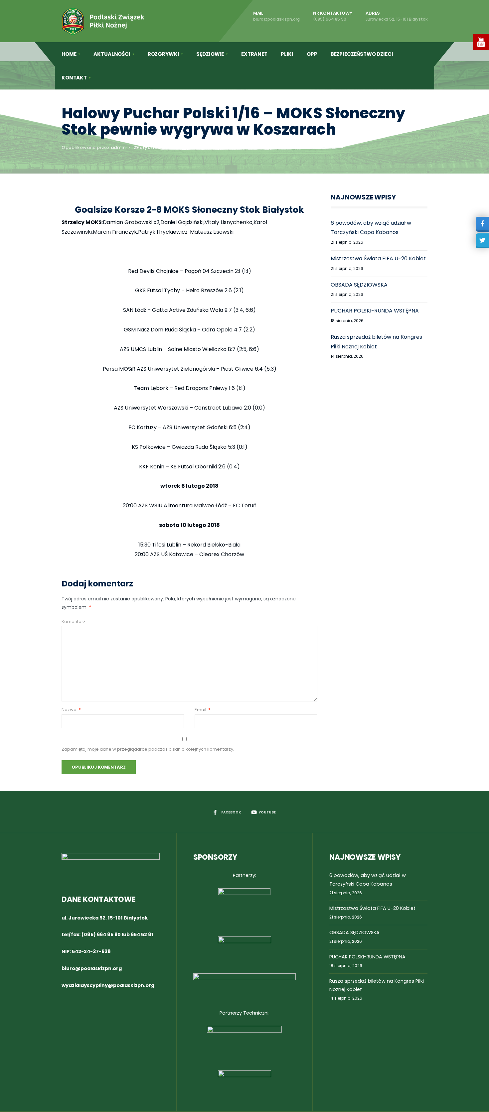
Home (69, 54)
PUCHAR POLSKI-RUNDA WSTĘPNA (375, 310)
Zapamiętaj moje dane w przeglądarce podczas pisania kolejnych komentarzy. (148, 749)
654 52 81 (142, 934)
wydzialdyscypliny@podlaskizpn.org (108, 985)
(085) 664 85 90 (101, 934)
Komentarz (73, 621)
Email (203, 709)
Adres (396, 16)
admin (118, 147)
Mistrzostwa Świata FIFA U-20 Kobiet (378, 258)
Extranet (254, 54)
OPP (312, 54)
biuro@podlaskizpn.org (92, 968)
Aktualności (111, 54)
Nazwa (71, 709)
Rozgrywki (163, 54)
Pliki (287, 54)
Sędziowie (210, 54)
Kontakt (74, 77)
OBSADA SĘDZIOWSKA (359, 285)
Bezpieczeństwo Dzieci (362, 54)
